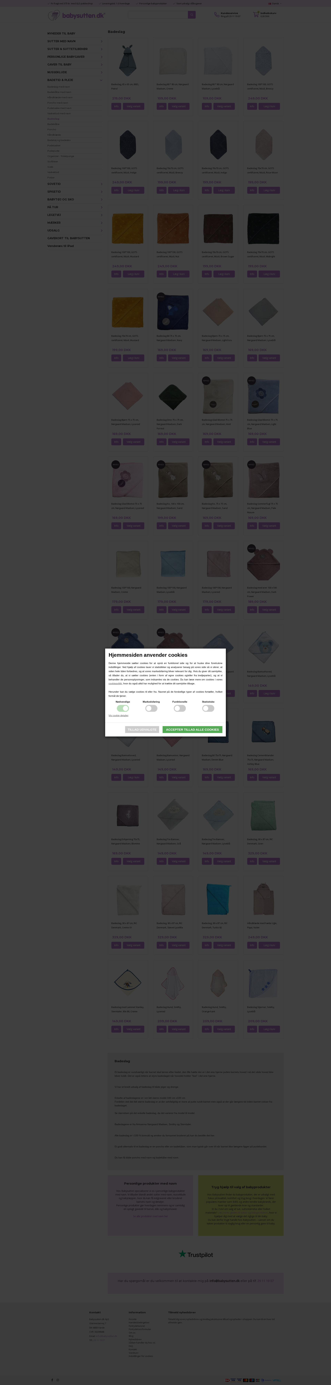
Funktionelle (179, 701)
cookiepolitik (115, 683)
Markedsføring (151, 701)
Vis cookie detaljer (118, 715)
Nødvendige (123, 701)
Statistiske (208, 701)
